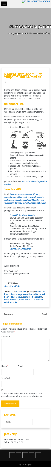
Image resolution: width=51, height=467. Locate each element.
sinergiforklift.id (12, 286)
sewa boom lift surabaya (31, 300)
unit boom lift (10, 303)
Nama (4, 366)
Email (21, 366)
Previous (8, 314)
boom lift (40, 292)
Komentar (6, 337)
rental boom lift (30, 295)
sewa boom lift (11, 300)
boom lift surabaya (13, 295)
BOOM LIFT (21, 292)
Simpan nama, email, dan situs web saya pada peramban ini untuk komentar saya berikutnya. (22, 395)
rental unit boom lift (32, 297)
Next (44, 314)
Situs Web (5, 378)
